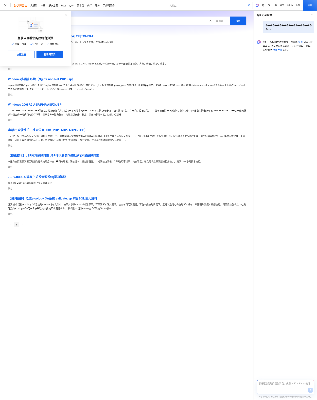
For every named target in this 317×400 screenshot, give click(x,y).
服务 (97, 5)
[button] (310, 390)
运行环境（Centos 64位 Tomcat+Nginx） (39, 58)
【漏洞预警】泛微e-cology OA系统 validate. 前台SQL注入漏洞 (52, 198)
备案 (282, 5)
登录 (310, 5)
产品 (43, 5)
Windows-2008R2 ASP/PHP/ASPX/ (35, 104)
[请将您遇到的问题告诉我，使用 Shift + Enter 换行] (285, 383)
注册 (298, 5)
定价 (71, 5)
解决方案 (53, 5)
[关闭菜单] (5, 5)
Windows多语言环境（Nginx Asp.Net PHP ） (41, 79)
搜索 (238, 20)
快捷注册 (21, 54)
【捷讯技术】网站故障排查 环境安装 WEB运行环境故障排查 (53, 155)
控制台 (290, 5)
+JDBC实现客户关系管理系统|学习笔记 (37, 177)
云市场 (80, 5)
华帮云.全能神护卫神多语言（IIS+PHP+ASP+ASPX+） (47, 130)
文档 (275, 5)
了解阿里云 (109, 5)
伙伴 (89, 5)
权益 (63, 5)
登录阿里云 (49, 54)
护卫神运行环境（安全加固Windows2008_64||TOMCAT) (51, 36)
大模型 (33, 5)
